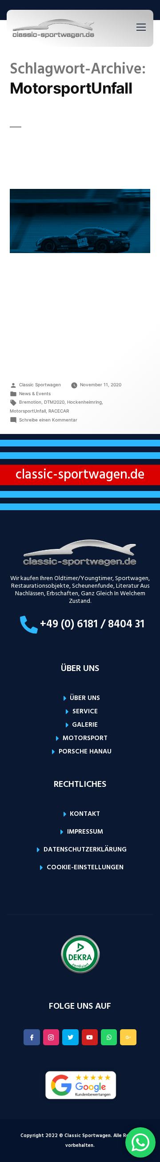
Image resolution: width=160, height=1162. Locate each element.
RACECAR (58, 410)
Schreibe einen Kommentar (48, 419)
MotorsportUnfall (28, 410)
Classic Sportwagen (40, 384)
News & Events (35, 393)
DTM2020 (54, 402)
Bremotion (30, 402)
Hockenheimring (84, 402)
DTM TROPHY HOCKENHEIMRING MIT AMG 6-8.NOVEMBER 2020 (68, 158)
